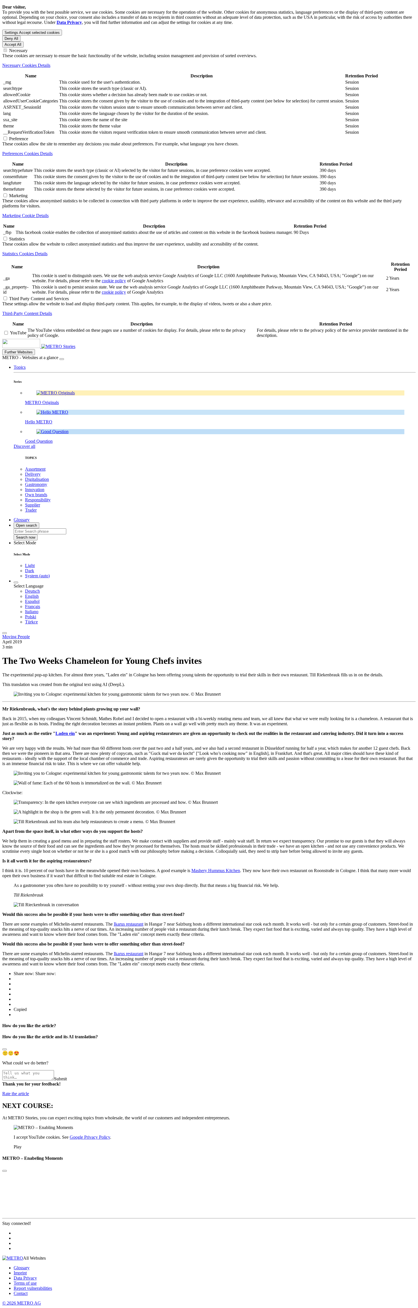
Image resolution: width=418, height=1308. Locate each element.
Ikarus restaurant (128, 924)
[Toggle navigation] (4, 633)
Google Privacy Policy (90, 1137)
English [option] (32, 596)
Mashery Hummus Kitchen (215, 870)
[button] (20, 367)
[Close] (61, 359)
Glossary (22, 1267)
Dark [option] (29, 570)
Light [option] (30, 565)
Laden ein (65, 733)
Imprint (20, 1272)
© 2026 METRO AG (21, 1303)
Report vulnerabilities (33, 1288)
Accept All (13, 44)
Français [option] (32, 606)
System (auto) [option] (37, 575)
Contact (21, 1293)
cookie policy (114, 280)
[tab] (209, 65)
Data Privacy (25, 1278)
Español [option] (32, 601)
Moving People (16, 636)
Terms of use (25, 1283)
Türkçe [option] (31, 621)
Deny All (11, 38)
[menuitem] (220, 591)
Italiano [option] (31, 611)
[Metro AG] (32, 346)
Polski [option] (30, 616)
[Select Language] (16, 582)
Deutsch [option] (32, 591)
